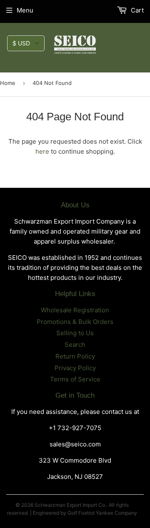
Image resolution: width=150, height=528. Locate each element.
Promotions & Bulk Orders (75, 322)
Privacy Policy (75, 368)
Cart (136, 10)
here (42, 151)
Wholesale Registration (75, 310)
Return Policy (75, 356)
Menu (25, 10)
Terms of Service (75, 379)
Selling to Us (75, 333)
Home (7, 83)
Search (75, 345)
